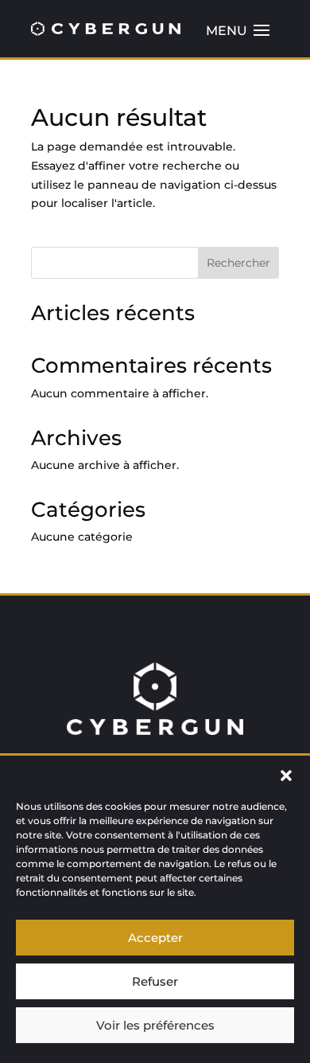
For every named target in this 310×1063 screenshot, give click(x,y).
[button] (286, 776)
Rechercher (238, 263)
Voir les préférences (155, 1025)
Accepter (155, 937)
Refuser (155, 981)
